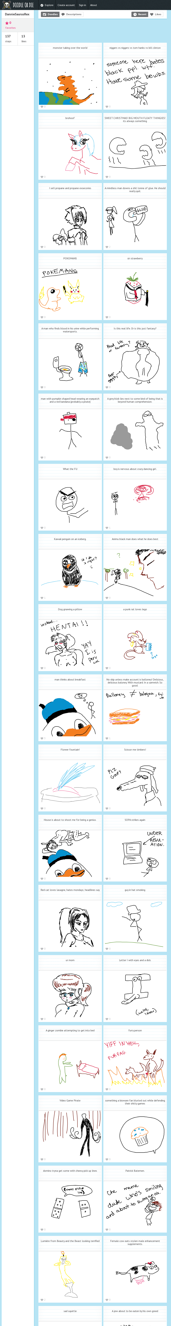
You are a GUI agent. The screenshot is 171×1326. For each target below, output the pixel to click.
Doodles (53, 14)
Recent (142, 14)
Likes (158, 14)
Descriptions (73, 14)
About (93, 5)
